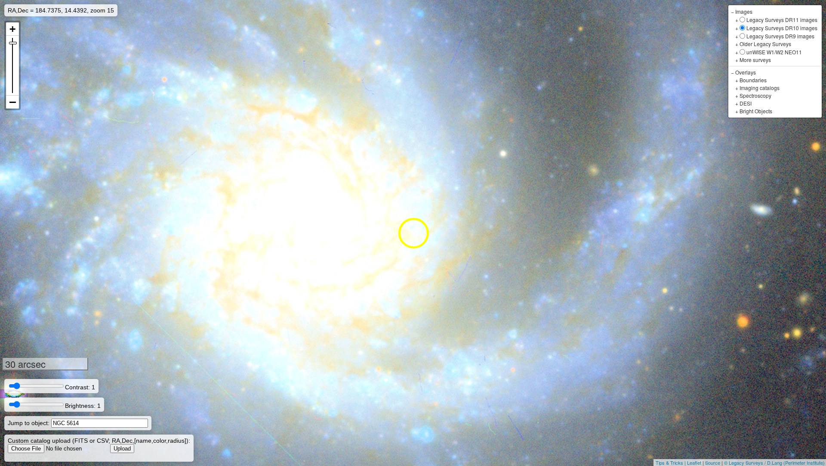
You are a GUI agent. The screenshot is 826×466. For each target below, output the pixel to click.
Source (712, 462)
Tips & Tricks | (671, 462)
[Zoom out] (12, 102)
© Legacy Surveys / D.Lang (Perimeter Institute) (774, 462)
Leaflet (694, 462)
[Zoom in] (12, 29)
